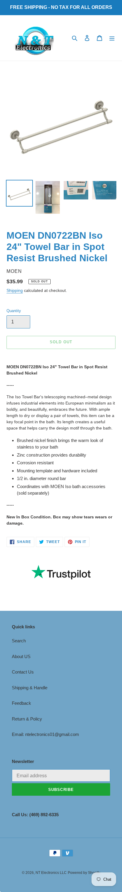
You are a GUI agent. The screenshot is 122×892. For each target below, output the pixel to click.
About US (21, 656)
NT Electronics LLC (51, 873)
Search (19, 640)
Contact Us (23, 671)
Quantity (14, 311)
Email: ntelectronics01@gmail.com (45, 734)
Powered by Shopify (84, 873)
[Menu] (112, 38)
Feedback (21, 703)
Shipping (15, 290)
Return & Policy (27, 718)
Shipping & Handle (29, 687)
